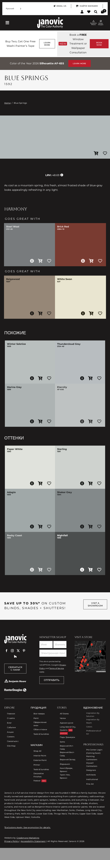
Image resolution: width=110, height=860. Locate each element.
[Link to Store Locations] (90, 656)
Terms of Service (56, 668)
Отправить (51, 680)
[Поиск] (95, 12)
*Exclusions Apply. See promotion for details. (27, 827)
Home (7, 103)
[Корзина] (102, 12)
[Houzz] (15, 656)
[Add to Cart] (96, 153)
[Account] (82, 12)
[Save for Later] (105, 153)
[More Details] (32, 261)
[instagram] (12, 650)
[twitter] (18, 650)
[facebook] (6, 650)
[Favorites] (88, 12)
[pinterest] (23, 650)
